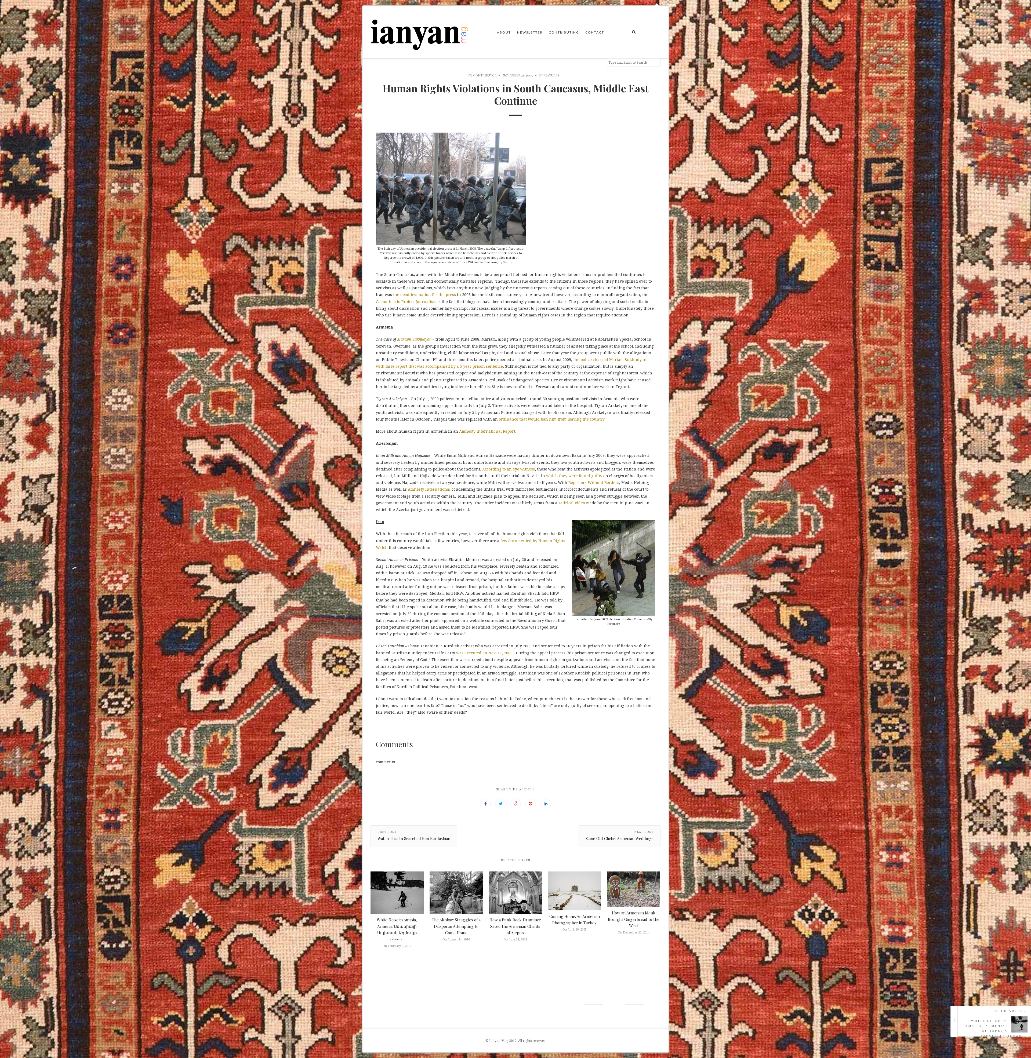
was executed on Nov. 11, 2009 (484, 653)
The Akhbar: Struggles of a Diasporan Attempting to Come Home (456, 926)
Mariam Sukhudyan (414, 339)
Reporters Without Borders (593, 482)
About (504, 32)
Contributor (485, 75)
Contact (594, 32)
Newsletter (530, 32)
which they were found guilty (574, 476)
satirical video (572, 503)
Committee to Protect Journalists (406, 302)
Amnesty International (430, 489)
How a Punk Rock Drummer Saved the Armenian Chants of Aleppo (515, 926)
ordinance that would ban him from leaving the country (551, 419)
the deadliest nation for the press (425, 295)
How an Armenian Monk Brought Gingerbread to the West (633, 919)
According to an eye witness (508, 469)
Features (551, 75)
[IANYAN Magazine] (420, 32)
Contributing (564, 32)
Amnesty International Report (487, 431)
